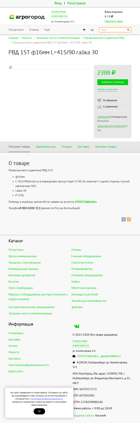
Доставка (83, 146)
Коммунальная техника (23, 269)
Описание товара (19, 146)
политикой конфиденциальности (47, 399)
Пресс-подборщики (21, 288)
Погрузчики (16, 29)
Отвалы (34, 29)
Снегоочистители (82, 262)
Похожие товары (106, 146)
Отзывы (67, 146)
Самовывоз (103, 117)
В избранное (110, 100)
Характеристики (46, 146)
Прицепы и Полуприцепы (25, 262)
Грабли (75, 281)
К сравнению (110, 106)
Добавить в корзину (113, 82)
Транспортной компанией (111, 126)
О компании (16, 333)
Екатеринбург (58, 11)
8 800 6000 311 (59, 16)
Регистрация (76, 3)
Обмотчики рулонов (83, 288)
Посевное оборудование (87, 275)
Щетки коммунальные (23, 256)
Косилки (14, 281)
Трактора (76, 307)
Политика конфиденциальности (29, 365)
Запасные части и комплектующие (30, 313)
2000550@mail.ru (86, 201)
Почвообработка (81, 269)
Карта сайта (16, 371)
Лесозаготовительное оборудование (32, 307)
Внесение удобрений (22, 275)
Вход (58, 3)
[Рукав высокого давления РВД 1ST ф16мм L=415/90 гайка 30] (49, 67)
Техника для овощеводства (88, 300)
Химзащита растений (84, 294)
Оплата (13, 345)
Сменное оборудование (86, 256)
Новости (14, 352)
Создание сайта (82, 415)
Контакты (15, 358)
